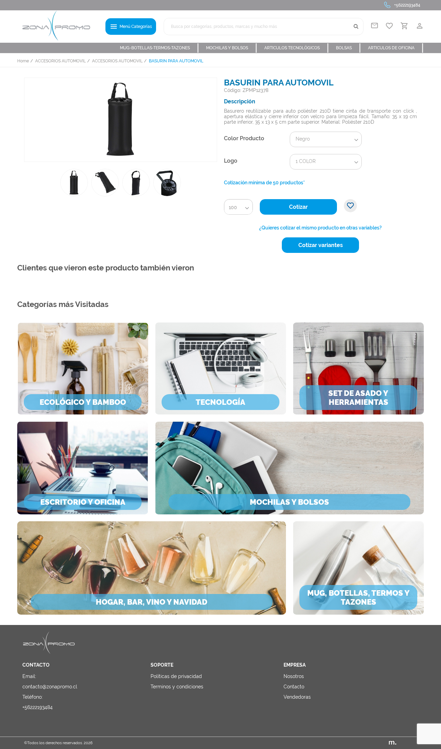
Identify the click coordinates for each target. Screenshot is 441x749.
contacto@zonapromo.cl (49, 686)
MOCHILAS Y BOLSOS (231, 48)
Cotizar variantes (320, 245)
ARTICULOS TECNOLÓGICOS (296, 48)
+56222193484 (407, 5)
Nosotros (294, 676)
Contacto (294, 686)
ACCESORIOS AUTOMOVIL (60, 61)
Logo (230, 160)
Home (23, 61)
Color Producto (244, 138)
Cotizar (298, 207)
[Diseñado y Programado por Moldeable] (403, 743)
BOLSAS (348, 48)
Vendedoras (297, 697)
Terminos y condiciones (177, 686)
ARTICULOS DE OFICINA (396, 48)
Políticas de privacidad (176, 676)
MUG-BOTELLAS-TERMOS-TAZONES (159, 48)
